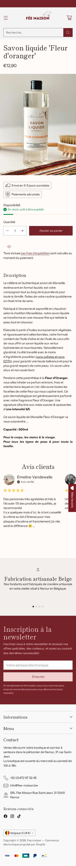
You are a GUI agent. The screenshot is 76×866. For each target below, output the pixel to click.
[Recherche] (68, 32)
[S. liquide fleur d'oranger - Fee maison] (38, 124)
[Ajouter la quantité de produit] (22, 230)
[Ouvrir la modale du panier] (69, 18)
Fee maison (34, 840)
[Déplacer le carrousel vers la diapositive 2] (36, 606)
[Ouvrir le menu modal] (5, 18)
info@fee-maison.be (24, 785)
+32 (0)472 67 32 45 (23, 778)
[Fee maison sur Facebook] (5, 817)
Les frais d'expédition (35, 253)
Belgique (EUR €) (20, 833)
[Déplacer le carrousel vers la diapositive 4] (42, 606)
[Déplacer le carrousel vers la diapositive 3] (39, 606)
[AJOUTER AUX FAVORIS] (9, 247)
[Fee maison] (38, 17)
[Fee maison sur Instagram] (12, 817)
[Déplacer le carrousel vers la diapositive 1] (33, 606)
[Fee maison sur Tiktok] (19, 817)
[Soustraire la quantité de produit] (7, 230)
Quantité (9, 222)
